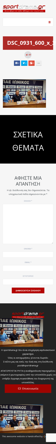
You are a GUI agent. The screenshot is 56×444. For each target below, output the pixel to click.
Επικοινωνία (30, 388)
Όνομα (28, 249)
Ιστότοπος (28, 276)
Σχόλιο (28, 201)
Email (28, 262)
